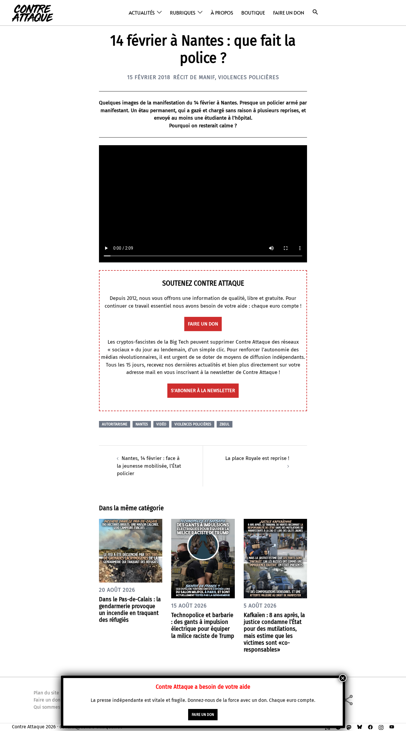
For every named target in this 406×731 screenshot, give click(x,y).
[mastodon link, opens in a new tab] (349, 727)
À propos (222, 12)
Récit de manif (194, 77)
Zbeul (224, 424)
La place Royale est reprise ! (257, 458)
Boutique (253, 12)
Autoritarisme (114, 424)
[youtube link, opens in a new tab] (391, 727)
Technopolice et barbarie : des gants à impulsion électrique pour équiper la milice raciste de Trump (202, 625)
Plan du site (46, 693)
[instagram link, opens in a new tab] (381, 727)
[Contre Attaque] (32, 12)
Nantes (142, 424)
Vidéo (161, 424)
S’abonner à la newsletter (203, 390)
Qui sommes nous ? (54, 707)
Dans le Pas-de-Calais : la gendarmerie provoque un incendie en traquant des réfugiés (130, 610)
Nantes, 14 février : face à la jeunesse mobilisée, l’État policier (149, 466)
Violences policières (248, 77)
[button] (315, 12)
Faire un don (288, 12)
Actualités (142, 12)
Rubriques (182, 12)
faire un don (203, 324)
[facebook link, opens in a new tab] (370, 727)
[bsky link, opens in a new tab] (359, 727)
